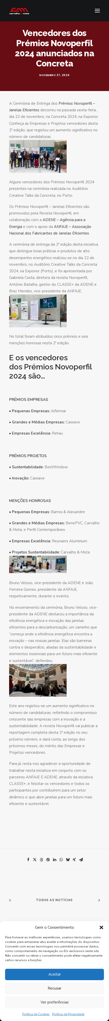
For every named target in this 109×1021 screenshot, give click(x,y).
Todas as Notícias (54, 900)
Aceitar (54, 974)
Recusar (54, 988)
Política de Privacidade (68, 1014)
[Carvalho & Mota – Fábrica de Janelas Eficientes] (19, 10)
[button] (101, 927)
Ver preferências (55, 1002)
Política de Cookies (36, 1014)
